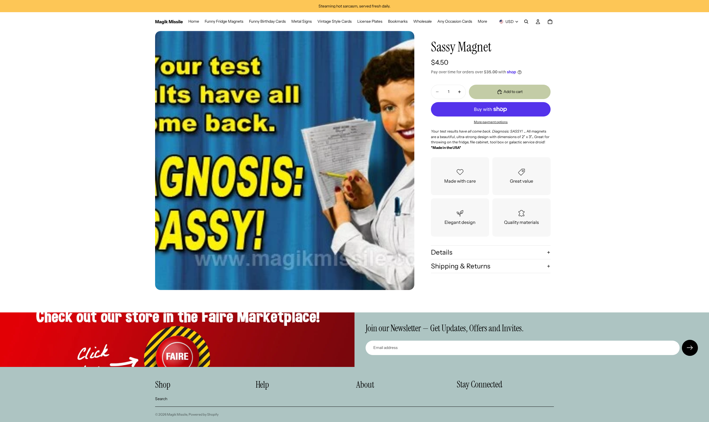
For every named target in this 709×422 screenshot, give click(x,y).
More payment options (491, 122)
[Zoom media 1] (284, 160)
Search (161, 398)
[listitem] (482, 21)
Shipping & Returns (460, 266)
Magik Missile (177, 414)
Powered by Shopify (204, 414)
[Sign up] (690, 348)
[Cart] (550, 21)
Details (441, 252)
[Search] (526, 21)
